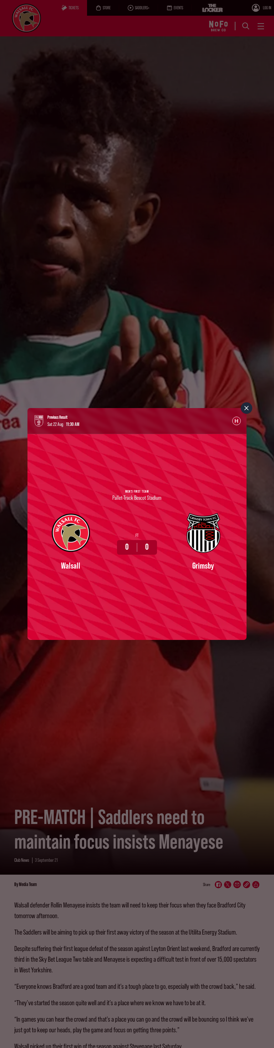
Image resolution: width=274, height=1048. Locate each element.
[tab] (236, 421)
